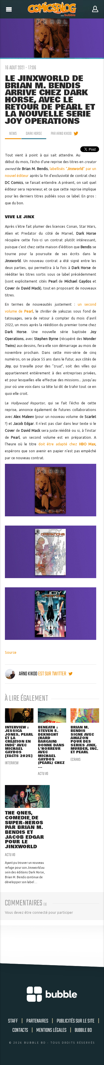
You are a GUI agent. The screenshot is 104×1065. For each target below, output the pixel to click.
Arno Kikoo (28, 674)
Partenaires (37, 1021)
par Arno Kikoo (61, 133)
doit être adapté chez (67, 444)
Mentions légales (51, 1030)
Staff (13, 1021)
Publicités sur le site (75, 1021)
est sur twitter (52, 674)
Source (10, 652)
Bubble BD (83, 1030)
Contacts (20, 1030)
